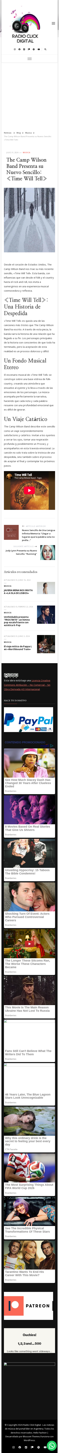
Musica (26, 152)
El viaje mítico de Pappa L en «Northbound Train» (18, 648)
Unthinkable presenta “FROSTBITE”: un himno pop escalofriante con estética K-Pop (17, 621)
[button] (52, 1446)
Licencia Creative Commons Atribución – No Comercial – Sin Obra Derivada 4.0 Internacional (27, 685)
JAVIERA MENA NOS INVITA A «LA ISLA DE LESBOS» (18, 592)
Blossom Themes (31, 1436)
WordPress (29, 1440)
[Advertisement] (29, 95)
